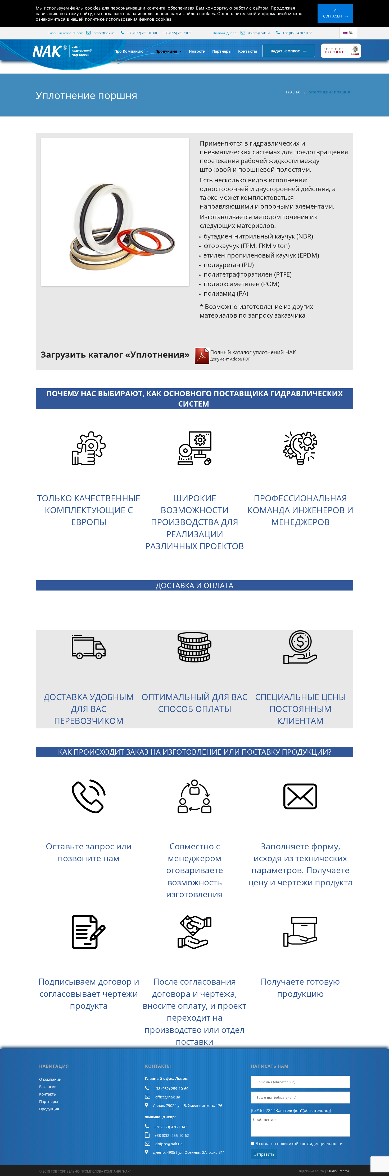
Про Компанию (128, 51)
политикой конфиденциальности (310, 1143)
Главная (293, 92)
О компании (50, 1079)
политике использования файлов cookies (128, 19)
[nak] (31, 55)
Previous (34, 212)
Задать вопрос (286, 51)
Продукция (166, 51)
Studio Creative (338, 1171)
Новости (197, 51)
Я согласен (332, 13)
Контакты (247, 51)
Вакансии (48, 1086)
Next (196, 212)
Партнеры (222, 51)
